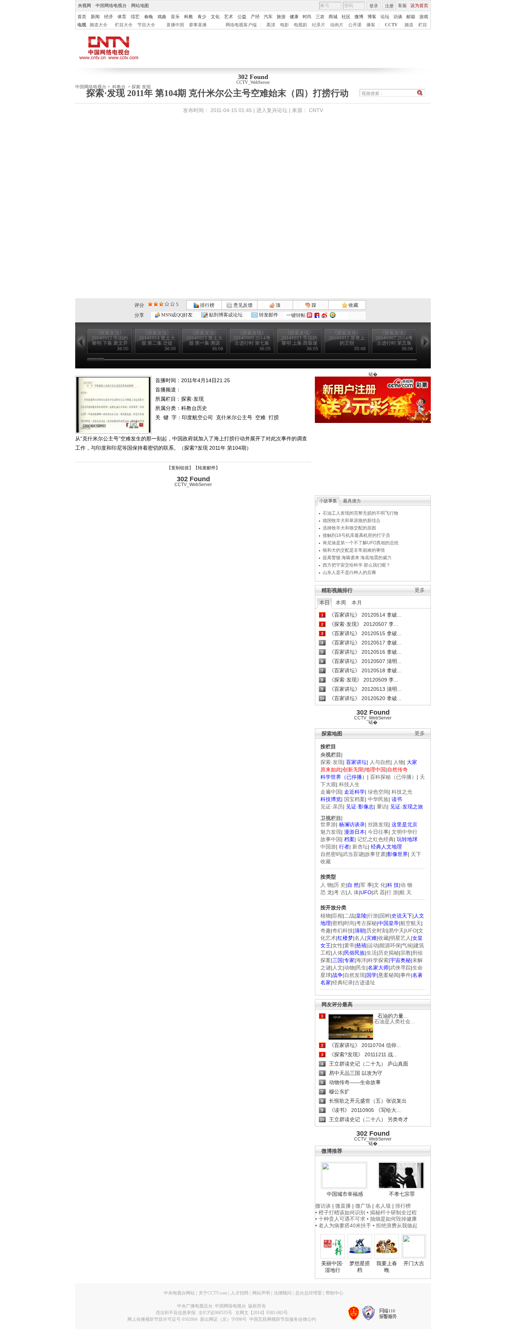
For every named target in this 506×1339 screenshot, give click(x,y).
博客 (371, 16)
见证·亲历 (331, 807)
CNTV (316, 110)
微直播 (343, 1206)
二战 (349, 916)
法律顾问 (283, 1293)
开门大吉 (413, 1263)
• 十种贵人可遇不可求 (341, 1219)
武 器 (379, 892)
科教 (188, 16)
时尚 (307, 16)
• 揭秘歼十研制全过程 (392, 1212)
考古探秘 (366, 923)
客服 (402, 5)
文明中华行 (404, 832)
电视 (81, 24)
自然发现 (354, 975)
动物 (349, 968)
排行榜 (206, 305)
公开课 (355, 24)
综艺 (135, 16)
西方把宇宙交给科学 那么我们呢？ (356, 565)
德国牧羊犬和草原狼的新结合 (351, 520)
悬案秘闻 (388, 975)
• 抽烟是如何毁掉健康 (392, 1219)
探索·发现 (331, 762)
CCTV (391, 24)
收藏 (352, 305)
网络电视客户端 (241, 24)
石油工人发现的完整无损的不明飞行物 (360, 513)
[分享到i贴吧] (316, 315)
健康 (294, 16)
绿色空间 (378, 792)
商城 (333, 16)
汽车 (268, 16)
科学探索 (378, 960)
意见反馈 (242, 305)
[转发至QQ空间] (333, 315)
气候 (407, 945)
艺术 (228, 16)
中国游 (328, 847)
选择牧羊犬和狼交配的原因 (349, 528)
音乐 (175, 16)
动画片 (336, 24)
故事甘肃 (375, 854)
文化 (215, 16)
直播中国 (175, 24)
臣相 (337, 916)
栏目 (422, 24)
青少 (201, 16)
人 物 (326, 885)
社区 (346, 16)
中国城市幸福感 (345, 1194)
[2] (150, 304)
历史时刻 (376, 930)
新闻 (95, 16)
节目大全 (146, 24)
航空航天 (410, 923)
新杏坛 (360, 847)
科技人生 (349, 784)
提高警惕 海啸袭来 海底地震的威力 (357, 557)
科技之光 (402, 792)
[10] (172, 304)
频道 (409, 24)
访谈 (397, 16)
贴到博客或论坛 (225, 315)
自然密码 (330, 854)
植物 (325, 916)
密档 (337, 923)
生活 (371, 953)
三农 (320, 16)
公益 (241, 16)
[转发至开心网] (309, 315)
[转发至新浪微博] (324, 315)
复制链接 (180, 467)
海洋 (361, 960)
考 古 (340, 892)
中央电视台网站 (179, 1293)
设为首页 (419, 5)
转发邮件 (268, 315)
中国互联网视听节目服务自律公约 (282, 1319)
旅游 (281, 16)
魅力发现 (330, 832)
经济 (108, 16)
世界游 (328, 824)
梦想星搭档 (359, 1266)
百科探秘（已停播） (393, 777)
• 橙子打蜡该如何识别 (340, 1212)
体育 (121, 16)
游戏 (423, 16)
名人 (359, 938)
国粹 (385, 916)
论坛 (384, 16)
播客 (370, 24)
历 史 (340, 885)
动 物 (406, 885)
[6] (161, 304)
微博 (358, 16)
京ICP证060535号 (215, 1312)
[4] (156, 304)
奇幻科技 (342, 930)
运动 (373, 945)
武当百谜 (353, 854)
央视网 (84, 5)
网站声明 (261, 1293)
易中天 (396, 930)
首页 (81, 16)
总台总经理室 (308, 1293)
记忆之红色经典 (375, 839)
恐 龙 (326, 892)
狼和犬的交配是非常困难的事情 (354, 550)
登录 (373, 6)
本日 (324, 602)
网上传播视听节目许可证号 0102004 (162, 1319)
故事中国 (330, 839)
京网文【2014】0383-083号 (261, 1312)
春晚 (148, 16)
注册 (389, 6)
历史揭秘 (388, 953)
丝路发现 (378, 824)
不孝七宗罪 (402, 1194)
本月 (357, 602)
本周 (341, 602)
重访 (382, 807)
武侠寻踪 (400, 968)
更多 (420, 590)
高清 (270, 24)
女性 (337, 945)
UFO (411, 930)
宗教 (405, 953)
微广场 (363, 1206)
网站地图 (140, 5)
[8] (167, 304)
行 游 (392, 892)
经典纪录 (342, 982)
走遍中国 (330, 792)
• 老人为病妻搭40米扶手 (343, 1225)
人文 (337, 968)
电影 (284, 24)
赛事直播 (198, 24)
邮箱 (410, 16)
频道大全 (98, 24)
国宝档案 (354, 799)
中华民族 (378, 799)
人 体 (353, 892)
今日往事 (378, 832)
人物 (398, 762)
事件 (405, 975)
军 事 (366, 885)
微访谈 (323, 1206)
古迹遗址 (364, 982)
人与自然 (380, 762)
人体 (337, 953)
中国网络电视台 (111, 5)
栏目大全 (124, 24)
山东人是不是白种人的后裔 (349, 572)
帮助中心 (334, 1293)
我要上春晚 (386, 1266)
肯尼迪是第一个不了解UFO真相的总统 (361, 542)
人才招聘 (240, 1293)
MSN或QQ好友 (176, 315)
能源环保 (390, 945)
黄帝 (349, 945)
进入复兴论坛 (271, 110)
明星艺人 (400, 938)
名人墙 (383, 1206)
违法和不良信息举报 (176, 1312)
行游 (373, 916)
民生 (361, 968)
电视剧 (300, 24)
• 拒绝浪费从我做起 (395, 1225)
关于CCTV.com (213, 1293)
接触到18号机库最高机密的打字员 (356, 535)
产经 (255, 16)
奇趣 (325, 930)
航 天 (406, 892)
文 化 (380, 885)
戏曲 (161, 16)
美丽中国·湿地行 (332, 1266)
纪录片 (318, 24)
